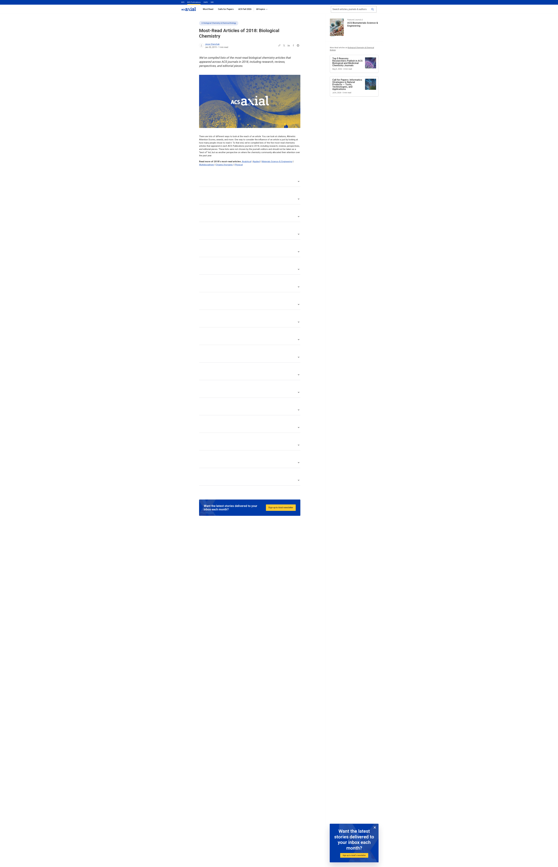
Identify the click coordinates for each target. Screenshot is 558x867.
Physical (239, 164)
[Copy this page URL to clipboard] (279, 45)
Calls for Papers (226, 9)
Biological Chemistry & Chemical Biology (219, 23)
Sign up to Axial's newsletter (354, 855)
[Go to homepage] (188, 9)
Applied (256, 161)
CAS (212, 2)
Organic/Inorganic (224, 164)
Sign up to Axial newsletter (280, 507)
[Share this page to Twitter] (284, 45)
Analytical (246, 161)
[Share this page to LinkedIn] (288, 45)
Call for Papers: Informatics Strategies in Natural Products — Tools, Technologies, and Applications (347, 84)
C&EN (205, 2)
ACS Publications (194, 2)
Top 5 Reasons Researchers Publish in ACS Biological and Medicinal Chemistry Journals (347, 62)
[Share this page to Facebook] (293, 45)
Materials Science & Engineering (277, 161)
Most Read (208, 9)
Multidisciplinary (206, 164)
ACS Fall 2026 (244, 9)
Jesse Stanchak (212, 44)
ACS (182, 2)
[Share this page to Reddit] (298, 45)
